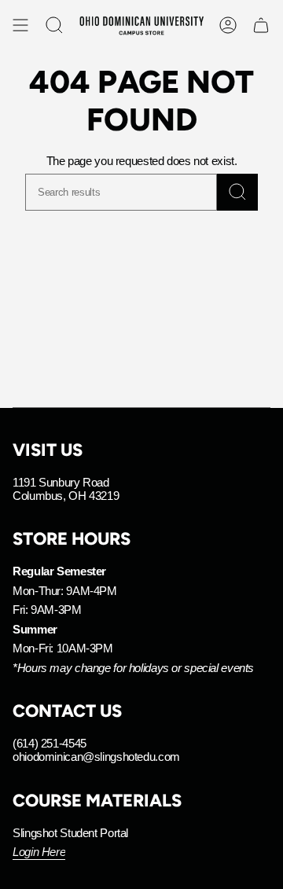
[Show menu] (20, 25)
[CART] (260, 25)
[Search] (237, 192)
